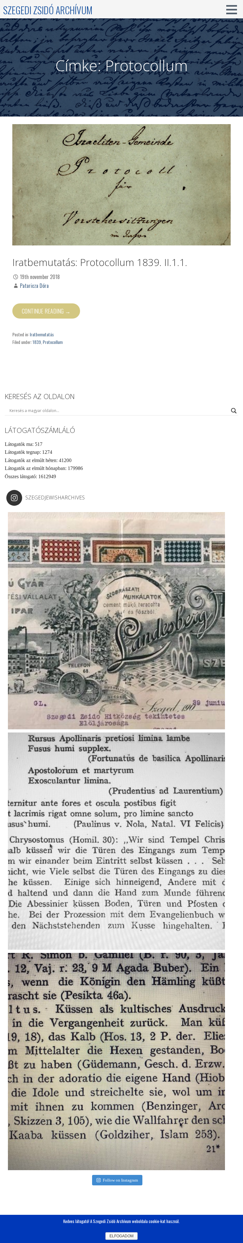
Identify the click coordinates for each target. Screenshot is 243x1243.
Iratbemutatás (42, 334)
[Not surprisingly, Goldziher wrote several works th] (116, 1061)
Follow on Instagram (120, 1180)
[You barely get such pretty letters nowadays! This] (116, 620)
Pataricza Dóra (34, 285)
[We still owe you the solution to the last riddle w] (116, 841)
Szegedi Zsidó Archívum (47, 10)
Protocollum (53, 342)
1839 (37, 342)
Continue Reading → (46, 311)
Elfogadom (121, 1236)
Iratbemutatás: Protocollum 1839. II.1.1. (99, 262)
